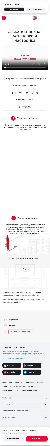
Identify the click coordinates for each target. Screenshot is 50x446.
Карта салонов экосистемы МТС (22, 386)
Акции (4, 386)
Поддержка (19, 382)
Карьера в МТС (8, 390)
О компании (7, 382)
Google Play (33, 92)
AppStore (18, 92)
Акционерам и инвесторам (27, 390)
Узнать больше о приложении (13, 358)
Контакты (30, 382)
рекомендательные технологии (15, 433)
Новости (40, 382)
